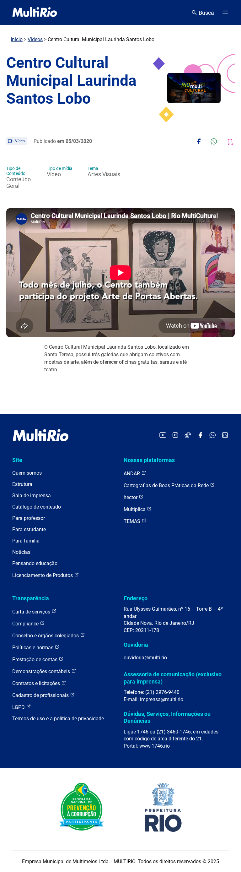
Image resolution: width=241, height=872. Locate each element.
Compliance (26, 624)
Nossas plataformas (149, 460)
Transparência (30, 598)
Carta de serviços (31, 612)
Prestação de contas (35, 659)
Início (17, 39)
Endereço (135, 598)
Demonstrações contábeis (41, 671)
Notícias (21, 552)
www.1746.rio (154, 746)
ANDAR (132, 474)
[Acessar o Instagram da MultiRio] (175, 435)
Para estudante (29, 529)
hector (131, 497)
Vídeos (35, 39)
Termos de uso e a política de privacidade (58, 719)
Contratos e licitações (36, 683)
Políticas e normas (33, 648)
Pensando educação (34, 563)
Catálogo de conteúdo (36, 507)
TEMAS (133, 521)
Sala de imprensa (31, 496)
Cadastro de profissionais (41, 695)
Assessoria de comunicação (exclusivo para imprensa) (173, 677)
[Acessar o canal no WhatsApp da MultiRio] (213, 435)
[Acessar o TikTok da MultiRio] (188, 435)
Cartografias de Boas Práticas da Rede (167, 485)
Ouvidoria (136, 644)
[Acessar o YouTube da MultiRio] (163, 435)
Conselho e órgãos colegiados (46, 636)
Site (17, 460)
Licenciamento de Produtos (43, 575)
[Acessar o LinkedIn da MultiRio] (225, 435)
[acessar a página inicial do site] (34, 12)
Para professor (28, 518)
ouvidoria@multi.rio (145, 658)
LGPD (19, 707)
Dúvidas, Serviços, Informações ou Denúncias (167, 717)
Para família (26, 541)
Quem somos (27, 473)
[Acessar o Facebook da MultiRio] (200, 435)
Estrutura (22, 484)
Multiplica (135, 509)
